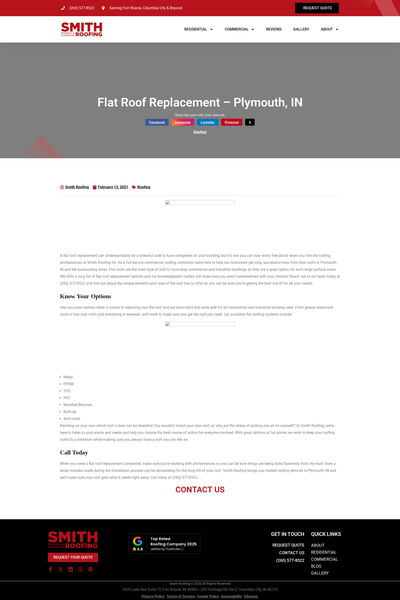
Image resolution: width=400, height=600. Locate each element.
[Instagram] (80, 569)
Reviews (274, 29)
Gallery (301, 29)
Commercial (237, 29)
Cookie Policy (208, 596)
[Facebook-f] (50, 569)
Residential (195, 29)
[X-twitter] (60, 569)
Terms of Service (180, 596)
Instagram (183, 122)
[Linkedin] (70, 569)
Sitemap (251, 596)
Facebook (157, 122)
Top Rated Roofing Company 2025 (173, 541)
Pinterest (232, 122)
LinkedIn (208, 122)
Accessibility (231, 596)
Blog (316, 566)
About (327, 29)
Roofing (200, 132)
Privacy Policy (153, 596)
